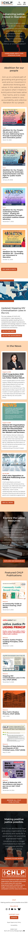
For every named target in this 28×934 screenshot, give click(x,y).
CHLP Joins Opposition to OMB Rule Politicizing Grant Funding (13, 477)
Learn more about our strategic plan (14, 54)
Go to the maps (8, 331)
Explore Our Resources (14, 561)
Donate (14, 917)
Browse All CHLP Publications (14, 801)
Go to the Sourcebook (11, 335)
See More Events (9, 269)
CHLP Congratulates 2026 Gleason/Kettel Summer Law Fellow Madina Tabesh (13, 376)
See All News (7, 502)
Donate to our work (14, 858)
